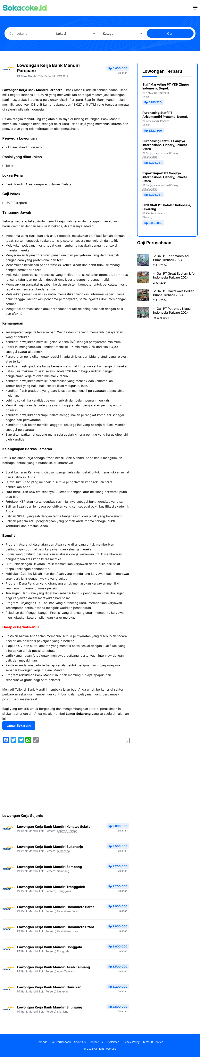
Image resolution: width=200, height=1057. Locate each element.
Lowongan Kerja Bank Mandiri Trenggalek (51, 887)
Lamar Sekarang (18, 725)
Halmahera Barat (67, 911)
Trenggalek (64, 891)
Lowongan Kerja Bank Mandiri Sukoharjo (50, 847)
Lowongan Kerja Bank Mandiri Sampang (49, 867)
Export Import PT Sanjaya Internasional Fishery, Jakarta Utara (164, 177)
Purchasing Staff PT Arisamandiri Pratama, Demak (165, 115)
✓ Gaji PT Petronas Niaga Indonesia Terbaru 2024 (172, 310)
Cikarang (147, 217)
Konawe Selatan (67, 830)
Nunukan (63, 991)
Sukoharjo (63, 851)
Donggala (63, 951)
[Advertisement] (65, 776)
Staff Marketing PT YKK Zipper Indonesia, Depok (165, 86)
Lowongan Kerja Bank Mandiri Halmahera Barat (55, 907)
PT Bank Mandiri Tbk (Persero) (36, 76)
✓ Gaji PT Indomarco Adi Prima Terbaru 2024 (171, 258)
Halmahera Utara (68, 931)
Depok (146, 96)
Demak (146, 124)
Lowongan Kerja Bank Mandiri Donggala (49, 947)
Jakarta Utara (149, 156)
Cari (170, 33)
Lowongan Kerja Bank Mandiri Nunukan (49, 987)
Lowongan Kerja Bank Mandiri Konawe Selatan (55, 827)
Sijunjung (63, 1011)
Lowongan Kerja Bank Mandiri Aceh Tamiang (53, 967)
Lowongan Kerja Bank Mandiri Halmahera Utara (55, 927)
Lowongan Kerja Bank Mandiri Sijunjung (49, 1007)
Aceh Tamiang (66, 971)
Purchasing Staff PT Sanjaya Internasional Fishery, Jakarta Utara (164, 145)
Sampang (63, 871)
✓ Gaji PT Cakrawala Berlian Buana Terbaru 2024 (173, 293)
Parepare (62, 75)
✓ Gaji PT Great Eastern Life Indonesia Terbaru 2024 (174, 275)
